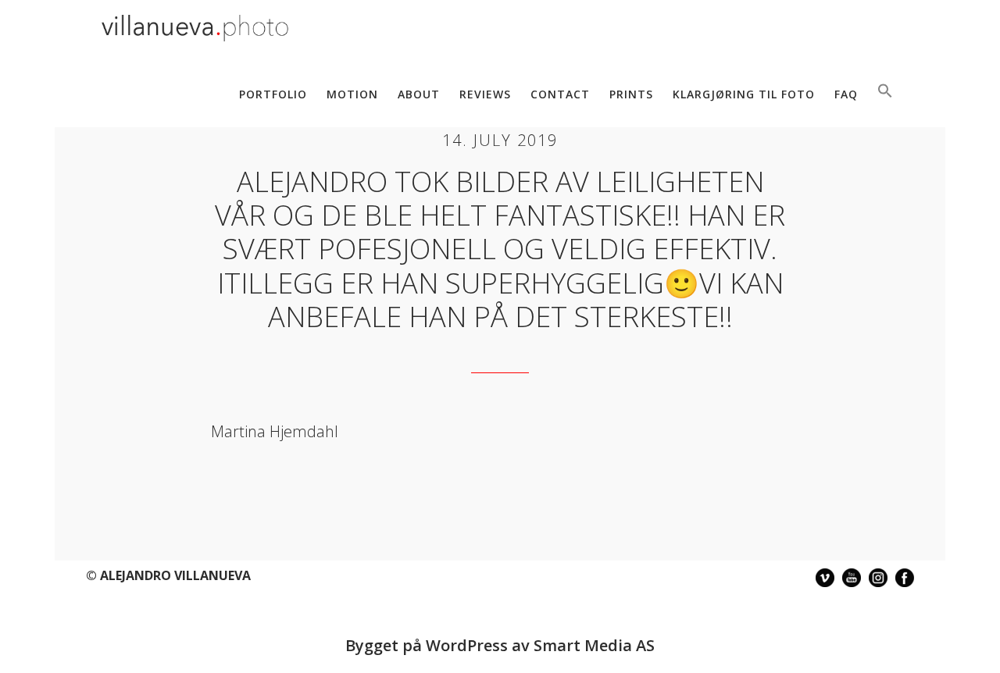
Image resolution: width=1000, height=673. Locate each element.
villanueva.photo (195, 30)
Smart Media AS (594, 645)
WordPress (467, 645)
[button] (885, 92)
